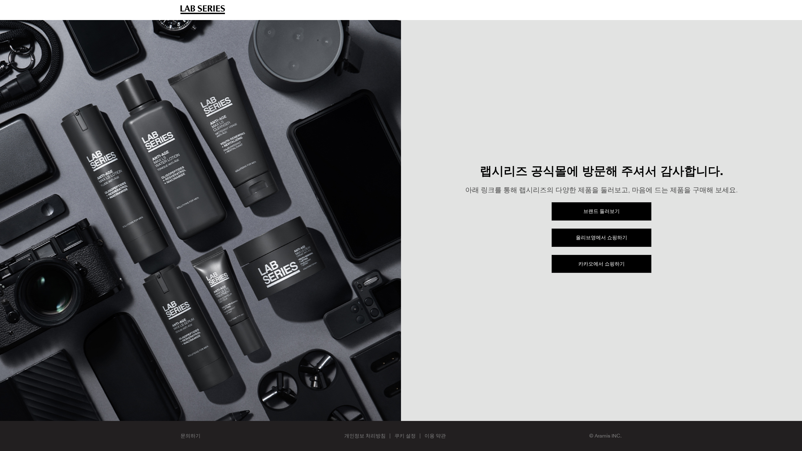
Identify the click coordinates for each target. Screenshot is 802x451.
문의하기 (190, 435)
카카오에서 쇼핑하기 (601, 264)
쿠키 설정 (405, 435)
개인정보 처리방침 (365, 435)
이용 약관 (435, 435)
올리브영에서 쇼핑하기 (601, 237)
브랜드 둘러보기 (601, 211)
